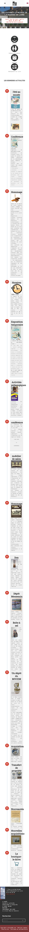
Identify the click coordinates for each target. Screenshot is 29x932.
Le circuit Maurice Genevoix (10, 910)
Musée (15, 44)
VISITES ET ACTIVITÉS (8, 903)
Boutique (14, 62)
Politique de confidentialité (19, 929)
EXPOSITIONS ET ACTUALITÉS (10, 904)
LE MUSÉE (4, 901)
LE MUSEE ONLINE (6, 906)
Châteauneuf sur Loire (14, 71)
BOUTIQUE (4, 907)
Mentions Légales (22, 927)
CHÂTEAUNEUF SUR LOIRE (8, 909)
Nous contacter (10, 894)
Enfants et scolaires (14, 53)
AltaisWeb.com (12, 927)
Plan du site (5, 929)
